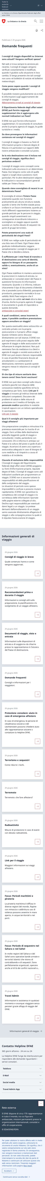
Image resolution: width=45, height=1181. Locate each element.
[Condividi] (42, 30)
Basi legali (28, 1165)
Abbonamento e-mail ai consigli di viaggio (21, 102)
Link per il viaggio (10, 414)
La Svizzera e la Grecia (17, 21)
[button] (41, 1103)
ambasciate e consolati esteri (15, 310)
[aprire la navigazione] (41, 21)
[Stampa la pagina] (36, 30)
